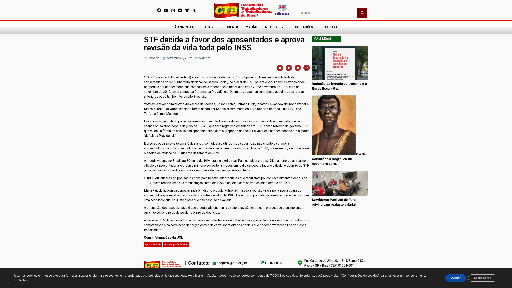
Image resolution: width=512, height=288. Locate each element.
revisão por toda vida (176, 244)
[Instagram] (173, 10)
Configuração (482, 278)
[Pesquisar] (362, 13)
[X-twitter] (194, 10)
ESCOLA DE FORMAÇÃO (239, 27)
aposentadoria (153, 244)
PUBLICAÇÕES (302, 27)
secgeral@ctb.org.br (232, 263)
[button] (280, 68)
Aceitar (455, 278)
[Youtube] (166, 10)
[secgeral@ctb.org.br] (214, 263)
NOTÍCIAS (272, 27)
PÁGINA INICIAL (184, 27)
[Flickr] (180, 10)
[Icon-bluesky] (187, 10)
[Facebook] (159, 10)
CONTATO (332, 27)
